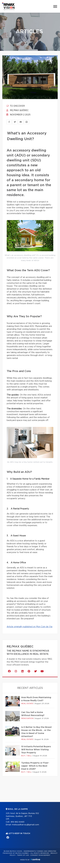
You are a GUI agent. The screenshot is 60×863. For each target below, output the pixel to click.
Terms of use (23, 855)
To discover (17, 106)
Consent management (40, 855)
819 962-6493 (17, 822)
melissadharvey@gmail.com (25, 825)
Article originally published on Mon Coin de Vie (29, 627)
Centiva (35, 859)
